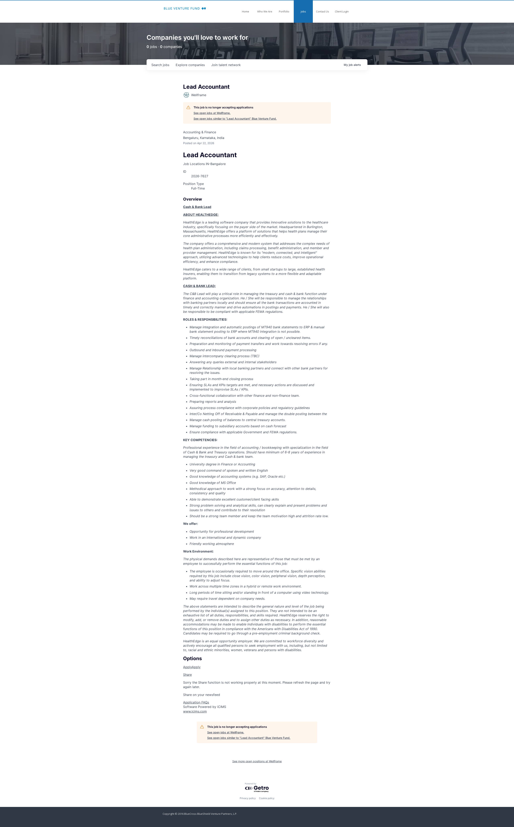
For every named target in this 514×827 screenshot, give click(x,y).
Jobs (303, 11)
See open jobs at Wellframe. (212, 113)
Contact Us (322, 11)
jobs (160, 65)
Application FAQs (196, 702)
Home (245, 11)
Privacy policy (248, 798)
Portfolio (284, 11)
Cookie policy (266, 798)
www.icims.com (195, 711)
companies (190, 65)
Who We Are (264, 11)
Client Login (342, 11)
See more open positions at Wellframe (257, 761)
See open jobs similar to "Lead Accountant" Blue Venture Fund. (235, 118)
